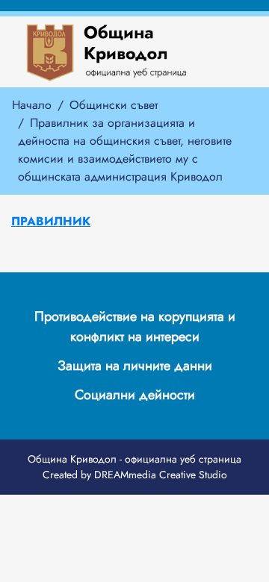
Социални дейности (135, 394)
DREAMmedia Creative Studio (160, 474)
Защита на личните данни (135, 365)
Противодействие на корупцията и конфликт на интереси (134, 326)
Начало (32, 104)
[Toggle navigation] (215, 51)
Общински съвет (113, 104)
